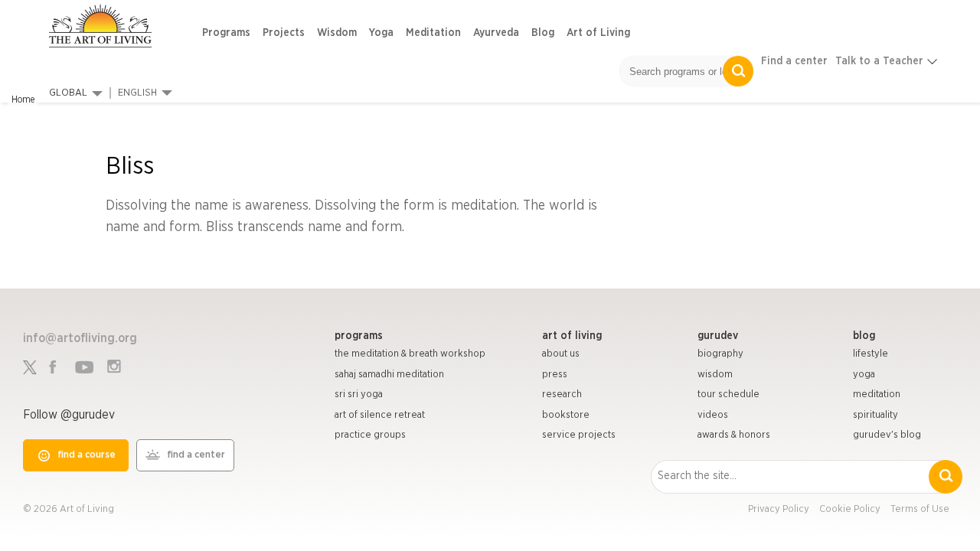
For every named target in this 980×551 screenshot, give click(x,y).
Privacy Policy (778, 509)
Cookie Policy (849, 509)
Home (22, 99)
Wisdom (337, 33)
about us (561, 354)
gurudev (717, 336)
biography (720, 354)
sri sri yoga (359, 394)
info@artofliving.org (80, 338)
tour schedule (728, 394)
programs (359, 336)
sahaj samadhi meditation (389, 375)
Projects (284, 33)
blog (864, 336)
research (562, 394)
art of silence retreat (380, 415)
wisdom (715, 375)
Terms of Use (919, 509)
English (137, 93)
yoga (864, 375)
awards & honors (733, 435)
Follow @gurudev (69, 415)
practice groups (370, 435)
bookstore (566, 415)
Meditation (433, 33)
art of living (572, 336)
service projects (579, 435)
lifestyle (870, 354)
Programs (226, 33)
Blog (542, 33)
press (554, 375)
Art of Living (598, 33)
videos (712, 415)
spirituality (875, 415)
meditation (876, 394)
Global (68, 93)
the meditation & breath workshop (410, 354)
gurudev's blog (887, 435)
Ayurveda (496, 33)
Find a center (794, 61)
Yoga (381, 33)
